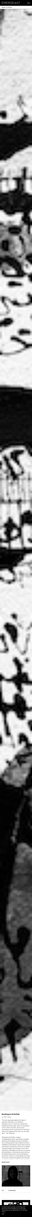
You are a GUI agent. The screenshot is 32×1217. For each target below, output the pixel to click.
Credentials (12, 1190)
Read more (6, 1162)
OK (3, 1214)
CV (3, 1190)
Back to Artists (7, 7)
